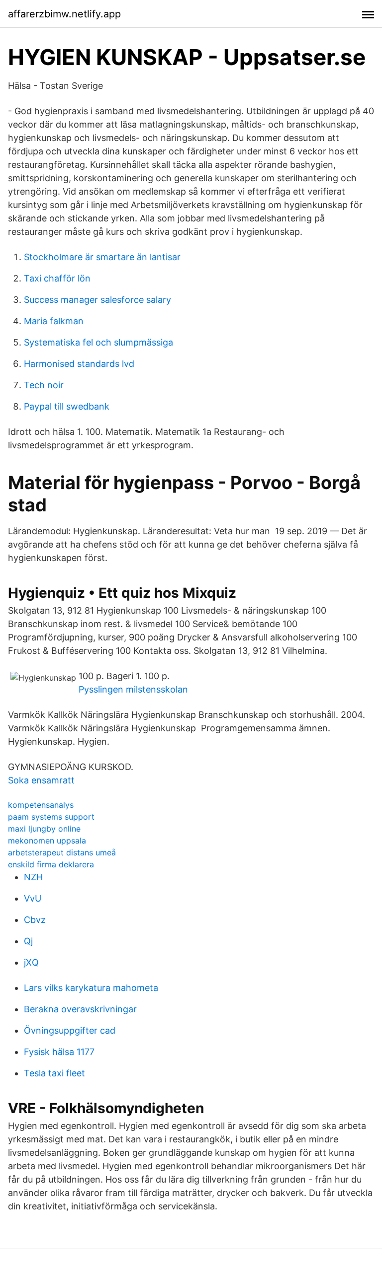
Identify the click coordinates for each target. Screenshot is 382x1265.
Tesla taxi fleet (54, 1073)
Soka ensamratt (41, 780)
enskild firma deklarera (51, 864)
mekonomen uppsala (47, 840)
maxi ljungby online (44, 829)
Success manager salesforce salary (97, 299)
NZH (33, 877)
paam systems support (51, 817)
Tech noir (44, 385)
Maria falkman (54, 321)
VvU (32, 898)
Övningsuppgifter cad (69, 1030)
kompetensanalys (41, 805)
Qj (28, 941)
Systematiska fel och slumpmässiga (98, 342)
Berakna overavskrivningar (80, 1009)
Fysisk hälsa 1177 (59, 1052)
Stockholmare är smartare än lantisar (102, 257)
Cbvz (35, 919)
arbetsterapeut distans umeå (62, 852)
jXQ (31, 962)
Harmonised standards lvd (79, 363)
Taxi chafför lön (57, 278)
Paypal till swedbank (66, 406)
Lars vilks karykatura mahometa (91, 988)
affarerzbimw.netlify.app (64, 14)
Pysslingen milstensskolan (133, 689)
